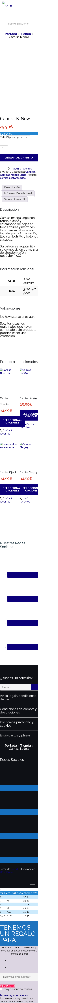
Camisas (30, 171)
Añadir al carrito (19, 157)
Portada (11, 34)
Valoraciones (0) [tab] (14, 199)
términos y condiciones (14, 995)
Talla (3, 137)
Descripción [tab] (12, 187)
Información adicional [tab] (18, 193)
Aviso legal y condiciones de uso (18, 697)
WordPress (6, 872)
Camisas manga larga (13, 174)
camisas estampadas (13, 178)
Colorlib (15, 869)
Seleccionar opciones (12, 421)
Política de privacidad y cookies (16, 723)
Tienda (25, 34)
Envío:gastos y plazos (15, 735)
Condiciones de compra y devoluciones (18, 710)
